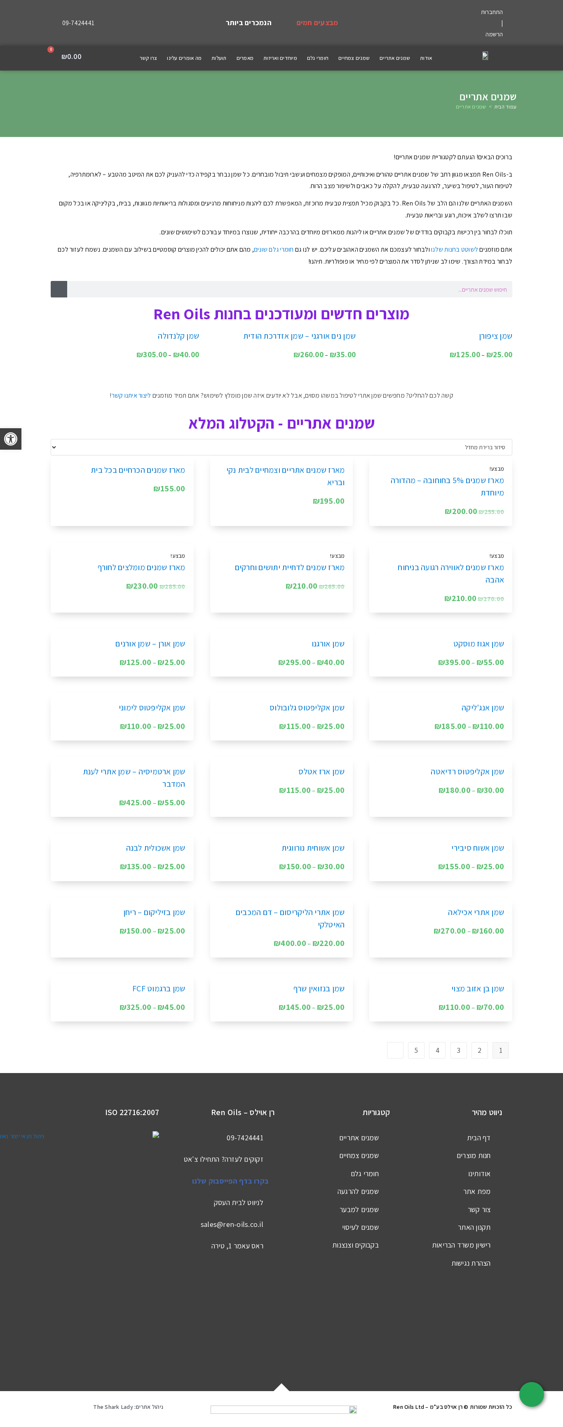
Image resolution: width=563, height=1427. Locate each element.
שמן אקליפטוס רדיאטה (467, 771)
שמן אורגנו (328, 643)
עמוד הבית (505, 106)
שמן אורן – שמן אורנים (150, 643)
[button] (100, 58)
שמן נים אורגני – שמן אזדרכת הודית (299, 335)
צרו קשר (148, 57)
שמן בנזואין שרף (319, 988)
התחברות (492, 12)
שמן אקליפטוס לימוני (152, 707)
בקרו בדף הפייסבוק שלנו (230, 1181)
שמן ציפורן (496, 335)
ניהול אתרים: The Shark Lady (128, 1406)
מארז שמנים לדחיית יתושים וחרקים (290, 567)
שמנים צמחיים (354, 57)
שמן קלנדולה (178, 335)
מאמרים (245, 57)
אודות (426, 57)
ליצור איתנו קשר (131, 395)
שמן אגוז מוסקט (478, 643)
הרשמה (494, 34)
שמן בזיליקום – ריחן (154, 912)
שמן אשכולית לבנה (155, 847)
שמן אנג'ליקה (483, 707)
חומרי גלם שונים (274, 249)
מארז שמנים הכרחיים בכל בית (138, 470)
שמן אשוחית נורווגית (313, 847)
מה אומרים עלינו (184, 57)
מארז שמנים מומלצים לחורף (141, 567)
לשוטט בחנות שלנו (454, 249)
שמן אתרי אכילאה (476, 912)
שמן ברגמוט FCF (158, 988)
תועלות (219, 57)
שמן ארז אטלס (321, 771)
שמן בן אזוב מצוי (477, 988)
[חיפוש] (59, 289)
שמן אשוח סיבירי (477, 847)
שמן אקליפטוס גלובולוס (307, 707)
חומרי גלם (317, 57)
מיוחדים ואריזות (280, 57)
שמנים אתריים (395, 57)
